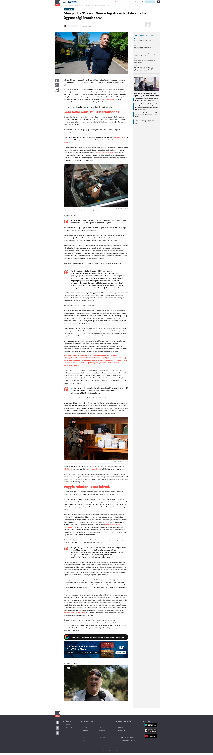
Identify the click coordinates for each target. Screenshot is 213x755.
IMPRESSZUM (121, 730)
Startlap (85, 724)
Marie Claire (102, 737)
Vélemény (69, 9)
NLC (84, 740)
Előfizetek (150, 1)
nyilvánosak (68, 469)
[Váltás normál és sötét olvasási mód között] (143, 2)
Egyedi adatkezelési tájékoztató (127, 737)
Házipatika (101, 724)
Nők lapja (101, 734)
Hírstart (85, 727)
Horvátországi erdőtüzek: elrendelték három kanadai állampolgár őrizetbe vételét (147, 114)
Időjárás (118, 1)
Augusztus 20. (127, 1)
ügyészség (90, 5)
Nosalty (85, 737)
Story (100, 727)
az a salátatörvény (108, 99)
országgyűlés (80, 5)
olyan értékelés (73, 580)
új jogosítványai (117, 137)
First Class (86, 734)
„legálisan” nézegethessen (103, 152)
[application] (96, 683)
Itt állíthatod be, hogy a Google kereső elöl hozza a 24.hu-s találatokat (98, 637)
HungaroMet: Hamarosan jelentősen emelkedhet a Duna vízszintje (146, 99)
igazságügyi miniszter (102, 5)
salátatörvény (69, 5)
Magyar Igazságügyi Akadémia (74, 612)
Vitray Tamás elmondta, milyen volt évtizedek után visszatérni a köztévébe (146, 121)
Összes (152, 35)
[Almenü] (64, 2)
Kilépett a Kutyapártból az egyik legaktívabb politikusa (146, 94)
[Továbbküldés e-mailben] (57, 85)
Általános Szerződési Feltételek (127, 740)
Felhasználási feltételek (125, 734)
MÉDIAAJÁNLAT (122, 744)
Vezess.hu (85, 730)
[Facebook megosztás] (57, 80)
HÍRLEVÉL (120, 727)
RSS (119, 724)
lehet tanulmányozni (94, 469)
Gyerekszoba (102, 730)
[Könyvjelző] (57, 90)
